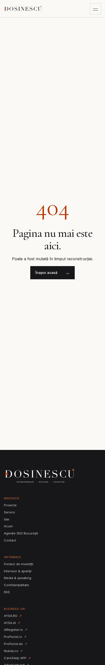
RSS (7, 592)
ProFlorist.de (15, 644)
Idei (6, 519)
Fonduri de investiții (18, 564)
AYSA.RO (13, 616)
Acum (8, 526)
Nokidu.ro (13, 651)
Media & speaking (17, 578)
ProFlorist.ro (15, 637)
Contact (10, 540)
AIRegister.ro (15, 630)
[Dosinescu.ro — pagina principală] (23, 8)
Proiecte (10, 505)
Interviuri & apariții (18, 571)
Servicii (9, 512)
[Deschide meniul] (95, 8)
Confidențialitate (16, 585)
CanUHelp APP (17, 658)
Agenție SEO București (21, 533)
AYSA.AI (12, 623)
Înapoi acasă (52, 272)
